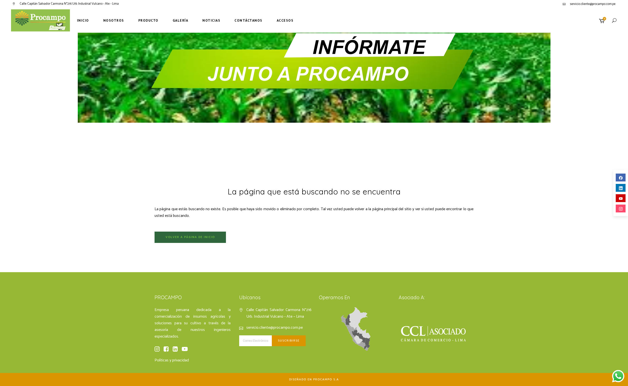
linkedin (621, 188)
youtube (621, 198)
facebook (621, 177)
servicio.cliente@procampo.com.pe (592, 4)
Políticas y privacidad (172, 360)
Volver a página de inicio (190, 237)
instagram (621, 208)
